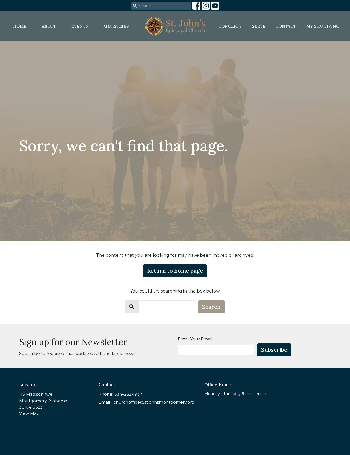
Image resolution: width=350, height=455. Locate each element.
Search (211, 306)
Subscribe (274, 349)
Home (20, 26)
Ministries (116, 26)
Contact (286, 26)
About (49, 26)
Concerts (230, 26)
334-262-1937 (128, 394)
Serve (259, 26)
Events (79, 26)
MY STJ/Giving (322, 26)
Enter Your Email (195, 339)
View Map (29, 413)
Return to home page (175, 270)
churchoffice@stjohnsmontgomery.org (153, 402)
